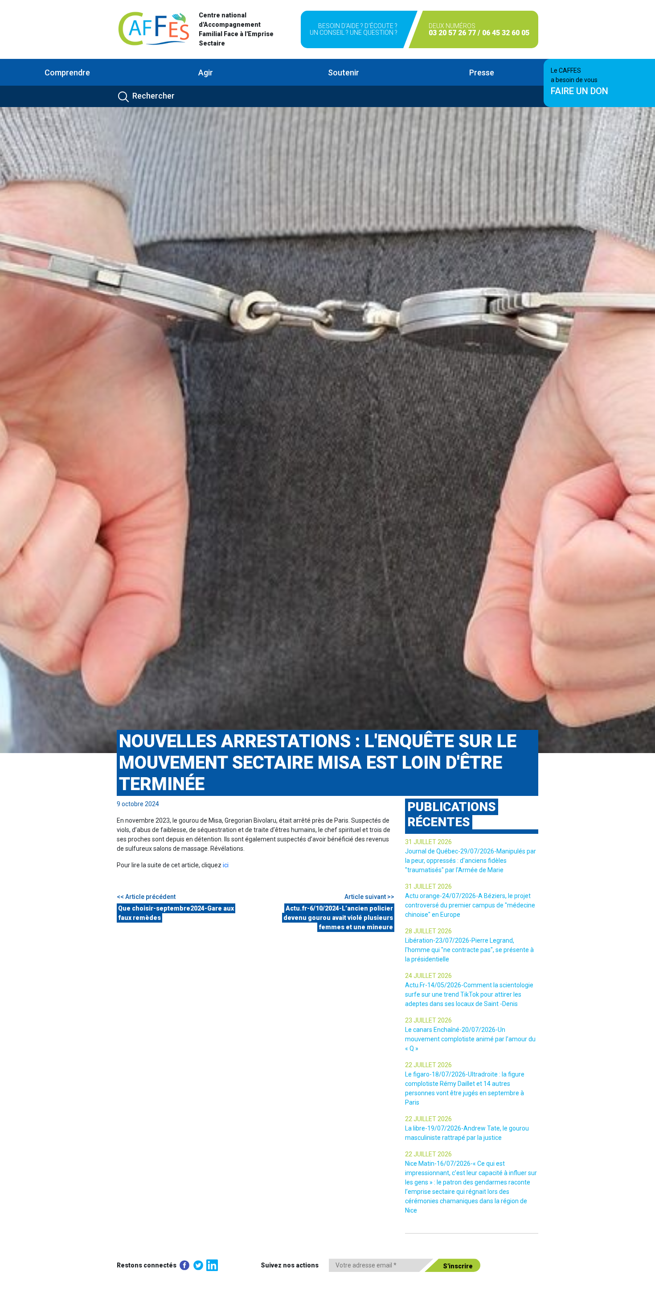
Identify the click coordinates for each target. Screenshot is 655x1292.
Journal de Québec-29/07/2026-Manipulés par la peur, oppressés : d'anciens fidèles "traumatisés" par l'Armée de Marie (470, 861)
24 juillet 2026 (428, 975)
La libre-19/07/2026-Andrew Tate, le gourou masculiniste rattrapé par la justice (467, 1133)
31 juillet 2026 (428, 841)
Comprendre (67, 72)
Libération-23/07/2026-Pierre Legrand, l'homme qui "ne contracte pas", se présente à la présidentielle (469, 950)
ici (226, 865)
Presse (481, 72)
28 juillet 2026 (428, 931)
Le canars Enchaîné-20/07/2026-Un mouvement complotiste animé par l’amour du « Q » (470, 1039)
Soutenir (343, 72)
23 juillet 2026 (428, 1020)
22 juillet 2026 (428, 1064)
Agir (205, 72)
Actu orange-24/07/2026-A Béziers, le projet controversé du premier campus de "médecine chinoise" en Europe (470, 905)
